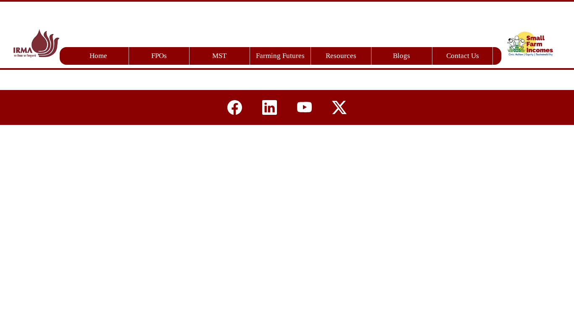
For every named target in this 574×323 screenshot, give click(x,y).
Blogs (401, 56)
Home (98, 56)
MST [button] (219, 56)
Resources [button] (341, 56)
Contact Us (462, 56)
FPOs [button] (159, 56)
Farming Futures (280, 56)
